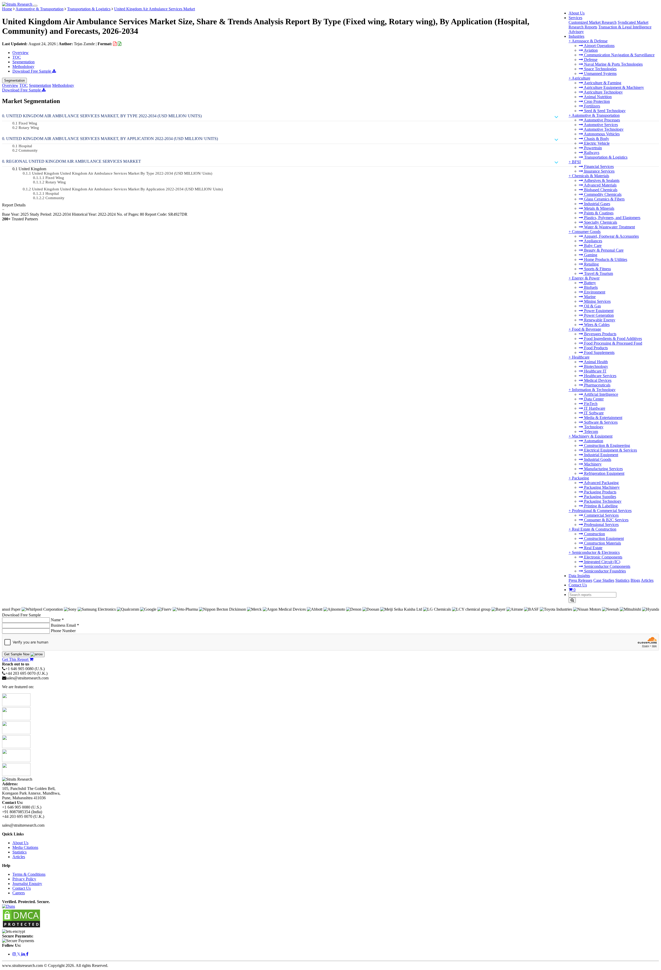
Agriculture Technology (603, 92)
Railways (591, 152)
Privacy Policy (24, 879)
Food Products (595, 348)
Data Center (593, 399)
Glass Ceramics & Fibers (604, 199)
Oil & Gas (592, 306)
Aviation (590, 50)
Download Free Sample (32, 71)
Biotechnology (595, 366)
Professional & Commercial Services (602, 510)
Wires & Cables (596, 324)
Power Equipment (598, 310)
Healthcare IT (595, 371)
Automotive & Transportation (596, 115)
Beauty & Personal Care (603, 250)
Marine (589, 296)
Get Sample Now (17, 654)
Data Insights (579, 575)
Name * (57, 620)
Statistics (622, 580)
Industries (576, 36)
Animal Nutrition (597, 97)
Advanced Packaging (601, 482)
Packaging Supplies (599, 496)
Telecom (590, 431)
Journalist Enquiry (27, 883)
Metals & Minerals (598, 208)
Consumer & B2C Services (605, 520)
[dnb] (8, 906)
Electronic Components (602, 557)
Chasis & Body (596, 138)
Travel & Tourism (598, 273)
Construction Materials (602, 543)
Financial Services (598, 166)
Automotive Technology (603, 129)
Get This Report (15, 659)
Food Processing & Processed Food (612, 343)
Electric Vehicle (596, 143)
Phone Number (63, 630)
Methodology (23, 66)
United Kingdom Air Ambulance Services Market (154, 9)
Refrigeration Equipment (603, 473)
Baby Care (592, 245)
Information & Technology (594, 389)
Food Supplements (599, 352)
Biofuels (590, 287)
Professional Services (601, 524)
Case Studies (603, 580)
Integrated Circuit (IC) (601, 562)
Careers (18, 893)
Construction (594, 534)
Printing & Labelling (600, 506)
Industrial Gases (596, 203)
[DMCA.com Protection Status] (21, 927)
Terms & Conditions (28, 874)
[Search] (572, 600)
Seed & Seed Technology (604, 110)
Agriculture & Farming (602, 83)
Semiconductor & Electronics (596, 552)
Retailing (591, 264)
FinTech (590, 403)
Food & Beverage (586, 329)
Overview (20, 52)
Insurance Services (599, 171)
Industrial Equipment (600, 455)
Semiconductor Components (606, 566)
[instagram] (14, 954)
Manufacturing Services (603, 469)
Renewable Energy (599, 320)
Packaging (580, 478)
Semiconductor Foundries (604, 571)
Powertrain (592, 148)
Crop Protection (596, 101)
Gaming (590, 255)
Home (7, 9)
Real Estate (592, 548)
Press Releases (580, 580)
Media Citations (25, 847)
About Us (577, 13)
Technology (593, 427)
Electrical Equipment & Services (610, 450)
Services (575, 17)
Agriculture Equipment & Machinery (613, 87)
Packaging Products (599, 492)
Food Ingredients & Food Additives (612, 338)
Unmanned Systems (600, 73)
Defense (590, 59)
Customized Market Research (593, 22)
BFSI (576, 162)
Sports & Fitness (597, 269)
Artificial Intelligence (600, 394)
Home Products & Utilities (605, 259)
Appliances (592, 241)
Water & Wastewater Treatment (609, 227)
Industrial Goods (597, 459)
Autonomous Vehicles (601, 134)
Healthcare (580, 357)
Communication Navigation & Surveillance (619, 55)
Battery (589, 283)
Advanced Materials (600, 185)
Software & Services (600, 422)
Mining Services (597, 301)
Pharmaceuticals (596, 385)
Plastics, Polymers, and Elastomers (611, 217)
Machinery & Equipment (592, 436)
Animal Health (595, 362)
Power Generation (598, 315)
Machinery (592, 464)
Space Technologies (600, 69)
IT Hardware (594, 408)
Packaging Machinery (601, 487)
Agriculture (581, 78)
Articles (647, 580)
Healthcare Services (599, 376)
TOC (16, 57)
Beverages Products (599, 334)
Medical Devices (597, 380)
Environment (594, 292)
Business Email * (65, 625)
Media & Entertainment (602, 417)
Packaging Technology (602, 501)
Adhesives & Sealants (601, 180)
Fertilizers (591, 106)
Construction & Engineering (606, 445)
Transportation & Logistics (605, 157)
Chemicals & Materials (590, 176)
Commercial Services (601, 515)
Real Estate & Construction (594, 529)
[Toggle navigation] (35, 5)
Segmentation (23, 62)
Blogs (635, 580)
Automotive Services (600, 124)
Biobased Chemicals (600, 190)
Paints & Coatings (598, 213)
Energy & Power (586, 278)
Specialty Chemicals (600, 222)
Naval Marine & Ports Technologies (613, 64)
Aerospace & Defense (590, 41)
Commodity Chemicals (602, 194)
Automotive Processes (601, 120)
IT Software (593, 413)
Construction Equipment (603, 538)
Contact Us (578, 585)
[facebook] (27, 954)
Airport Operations (599, 45)
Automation (593, 441)
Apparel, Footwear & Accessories (611, 236)
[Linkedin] (23, 954)
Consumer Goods (586, 231)
